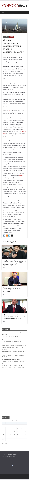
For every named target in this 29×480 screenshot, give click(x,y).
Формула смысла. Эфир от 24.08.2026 (11, 359)
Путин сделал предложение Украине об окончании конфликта (12, 290)
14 (21, 431)
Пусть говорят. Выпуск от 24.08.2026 (10, 339)
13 (17, 431)
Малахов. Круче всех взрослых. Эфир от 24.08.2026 (14, 345)
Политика (12, 36)
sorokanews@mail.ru (10, 456)
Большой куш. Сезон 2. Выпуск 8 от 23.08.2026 (13, 367)
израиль (12, 54)
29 (25, 437)
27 (17, 437)
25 (10, 437)
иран (15, 54)
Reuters (10, 110)
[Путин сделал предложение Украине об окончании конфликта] (14, 273)
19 (14, 434)
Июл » (6, 443)
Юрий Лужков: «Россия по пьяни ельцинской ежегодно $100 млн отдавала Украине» (14, 263)
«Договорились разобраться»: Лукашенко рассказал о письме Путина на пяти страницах (14, 317)
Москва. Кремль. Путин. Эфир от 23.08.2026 (12, 365)
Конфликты (6, 36)
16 (3, 434)
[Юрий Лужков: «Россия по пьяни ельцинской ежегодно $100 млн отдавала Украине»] (14, 246)
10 (6, 431)
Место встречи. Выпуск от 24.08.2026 (11, 336)
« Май (3, 443)
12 (14, 431)
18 (10, 434)
